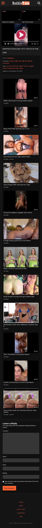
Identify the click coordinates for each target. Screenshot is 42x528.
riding (21, 68)
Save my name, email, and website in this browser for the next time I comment (21, 482)
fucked (5, 68)
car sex (9, 66)
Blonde (30, 61)
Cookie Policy (21, 513)
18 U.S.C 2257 (21, 509)
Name (5, 456)
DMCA (21, 506)
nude (16, 68)
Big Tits (25, 61)
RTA (21, 516)
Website (5, 473)
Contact (21, 502)
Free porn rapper (17, 66)
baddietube (10, 58)
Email (5, 465)
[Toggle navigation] (3, 3)
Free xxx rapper (29, 66)
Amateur (11, 61)
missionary (11, 68)
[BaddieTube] (21, 3)
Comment (6, 431)
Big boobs (18, 61)
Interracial (6, 63)
